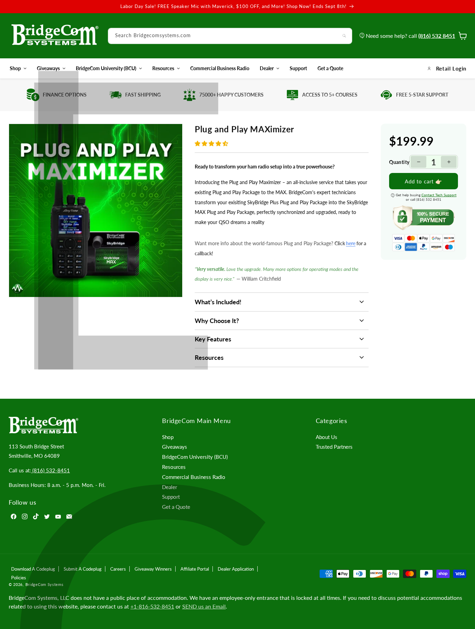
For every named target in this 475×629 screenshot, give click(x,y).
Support (171, 497)
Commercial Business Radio (193, 477)
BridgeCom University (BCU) (106, 68)
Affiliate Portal (194, 569)
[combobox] (230, 36)
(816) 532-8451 (50, 470)
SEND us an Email (204, 606)
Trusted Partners (334, 447)
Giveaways (48, 68)
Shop (15, 68)
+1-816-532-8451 (152, 606)
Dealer (267, 68)
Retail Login (451, 68)
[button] (212, 143)
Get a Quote (176, 507)
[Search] (344, 35)
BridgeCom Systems (44, 584)
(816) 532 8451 (436, 35)
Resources (163, 68)
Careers (118, 569)
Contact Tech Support (439, 195)
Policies (18, 577)
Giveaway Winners (153, 569)
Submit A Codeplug (83, 569)
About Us (326, 437)
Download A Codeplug (33, 569)
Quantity (399, 162)
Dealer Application (236, 569)
